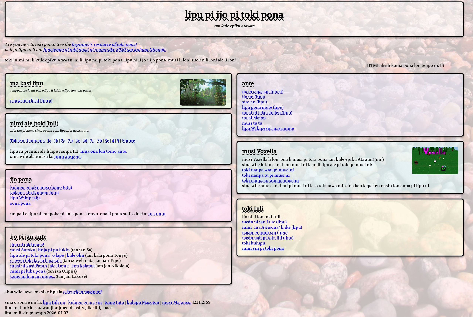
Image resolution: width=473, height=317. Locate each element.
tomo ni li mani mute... (32, 276)
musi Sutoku (22, 249)
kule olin (75, 255)
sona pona (20, 203)
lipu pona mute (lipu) (262, 107)
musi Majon (254, 117)
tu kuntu (156, 213)
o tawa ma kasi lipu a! (31, 100)
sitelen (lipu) (254, 101)
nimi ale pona (68, 156)
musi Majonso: (176, 302)
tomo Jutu (114, 302)
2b (70, 140)
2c (78, 140)
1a (49, 140)
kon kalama (83, 265)
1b (56, 140)
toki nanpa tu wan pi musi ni (270, 180)
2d (85, 140)
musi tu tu (252, 123)
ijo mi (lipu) (253, 96)
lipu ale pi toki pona (30, 255)
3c (107, 140)
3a (92, 140)
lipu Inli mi (54, 302)
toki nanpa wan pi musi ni (268, 169)
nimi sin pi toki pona (263, 248)
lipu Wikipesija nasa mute (268, 128)
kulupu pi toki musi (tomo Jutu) (41, 187)
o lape (58, 255)
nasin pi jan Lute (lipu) (264, 221)
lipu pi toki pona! (27, 244)
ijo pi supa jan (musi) (262, 91)
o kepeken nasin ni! (82, 291)
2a (63, 140)
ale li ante (59, 265)
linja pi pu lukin (54, 249)
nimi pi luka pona (27, 271)
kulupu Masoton (143, 302)
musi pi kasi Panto (28, 265)
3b (99, 140)
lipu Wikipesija (25, 197)
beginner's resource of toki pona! (104, 44)
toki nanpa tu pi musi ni (266, 175)
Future (128, 140)
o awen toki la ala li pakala (36, 260)
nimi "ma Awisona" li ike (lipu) (272, 227)
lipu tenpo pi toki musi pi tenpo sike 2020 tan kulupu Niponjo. (104, 49)
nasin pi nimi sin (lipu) (264, 232)
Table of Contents (27, 140)
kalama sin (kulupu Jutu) (34, 192)
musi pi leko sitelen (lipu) (267, 112)
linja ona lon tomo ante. (103, 151)
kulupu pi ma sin (85, 302)
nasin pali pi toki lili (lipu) (267, 237)
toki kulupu (253, 243)
